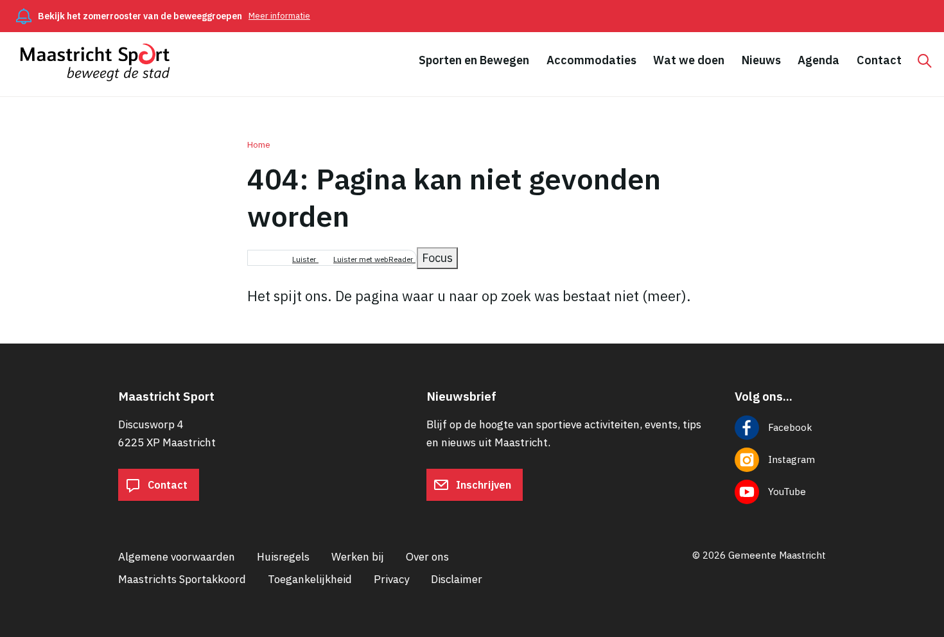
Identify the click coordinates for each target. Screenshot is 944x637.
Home (258, 144)
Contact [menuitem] (879, 60)
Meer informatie (279, 15)
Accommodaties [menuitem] (591, 60)
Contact (166, 484)
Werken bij (357, 557)
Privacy (391, 579)
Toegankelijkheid (310, 579)
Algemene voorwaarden (176, 557)
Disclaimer (456, 579)
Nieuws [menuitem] (761, 60)
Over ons (427, 557)
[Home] (100, 62)
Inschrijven (482, 484)
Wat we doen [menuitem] (688, 60)
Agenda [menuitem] (818, 60)
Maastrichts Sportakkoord (182, 579)
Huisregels (283, 557)
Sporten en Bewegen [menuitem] (474, 60)
